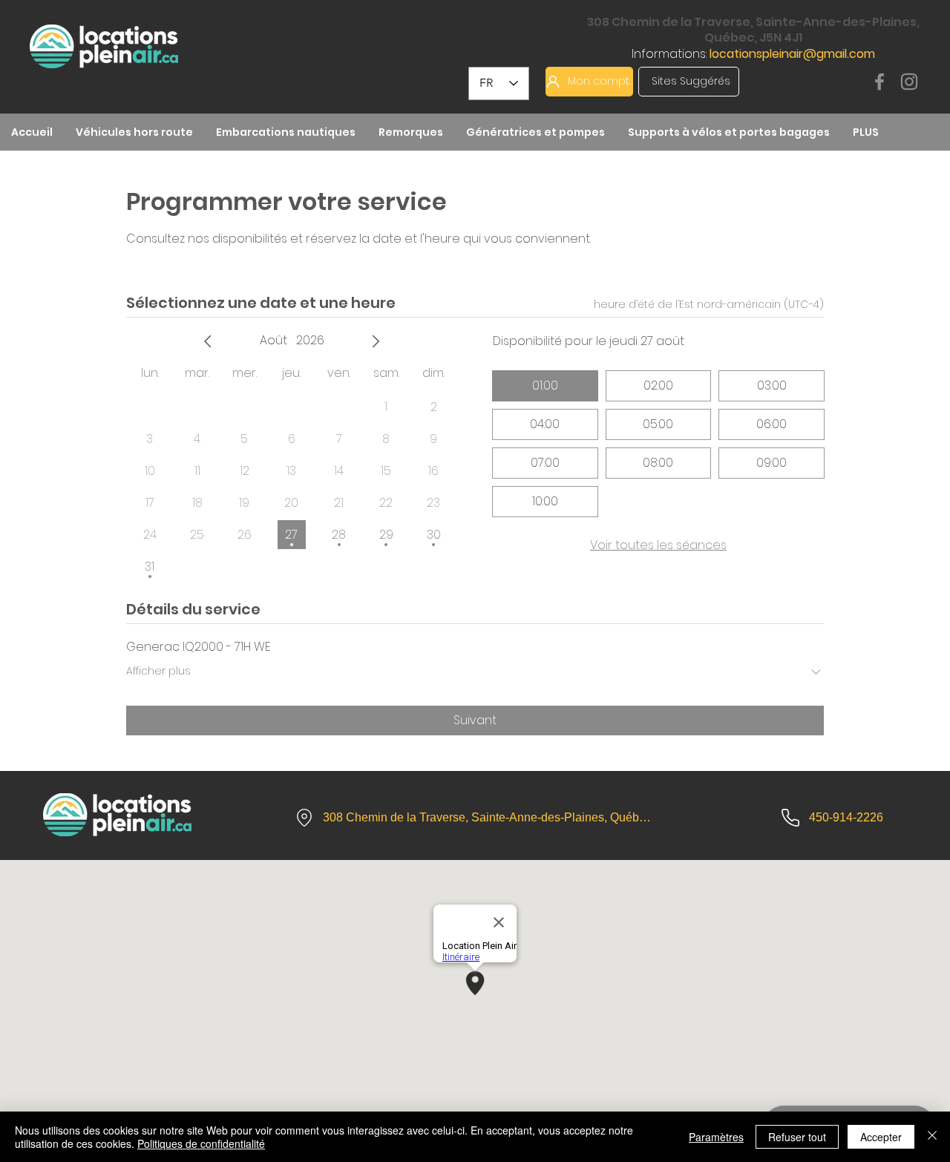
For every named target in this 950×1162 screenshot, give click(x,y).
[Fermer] (932, 1136)
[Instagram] (909, 81)
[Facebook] (879, 81)
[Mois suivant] (375, 341)
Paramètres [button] (716, 1136)
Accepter (881, 1136)
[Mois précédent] (208, 341)
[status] (709, 304)
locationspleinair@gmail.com (792, 53)
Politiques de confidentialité (201, 1143)
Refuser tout (797, 1136)
